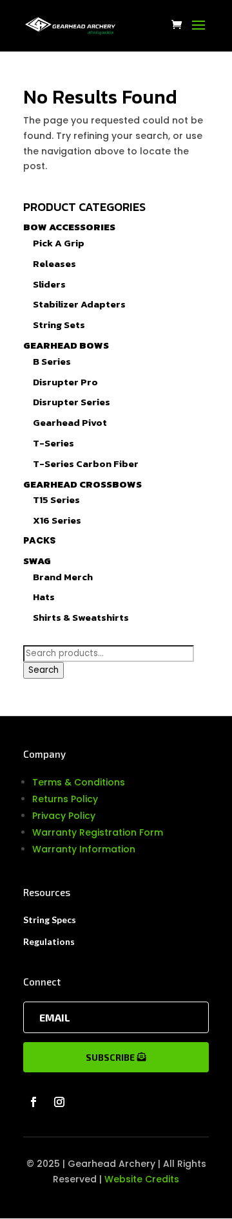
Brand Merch (63, 576)
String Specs (49, 919)
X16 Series (57, 520)
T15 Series (56, 499)
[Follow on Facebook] (33, 1102)
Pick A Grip (58, 242)
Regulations (49, 941)
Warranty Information (83, 849)
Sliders (49, 284)
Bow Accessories (69, 226)
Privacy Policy (63, 815)
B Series (52, 361)
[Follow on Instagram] (59, 1102)
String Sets (59, 324)
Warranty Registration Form (97, 832)
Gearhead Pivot (70, 422)
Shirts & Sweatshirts (81, 617)
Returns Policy (65, 799)
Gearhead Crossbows (82, 484)
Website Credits (141, 1179)
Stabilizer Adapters (79, 304)
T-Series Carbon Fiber (86, 463)
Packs (39, 540)
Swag (37, 560)
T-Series (53, 442)
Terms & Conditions (78, 782)
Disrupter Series (71, 401)
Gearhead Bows (66, 345)
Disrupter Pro (65, 381)
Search (43, 670)
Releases (54, 263)
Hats (44, 596)
